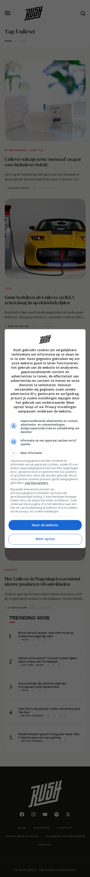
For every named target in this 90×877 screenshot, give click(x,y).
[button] (45, 453)
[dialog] (45, 438)
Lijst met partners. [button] (36, 483)
